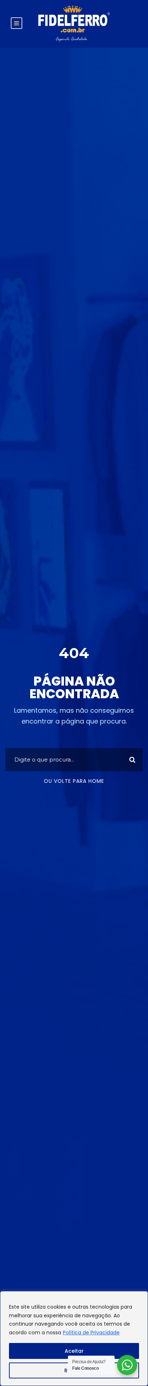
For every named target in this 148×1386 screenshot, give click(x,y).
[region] (74, 1338)
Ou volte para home (74, 781)
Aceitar (74, 1351)
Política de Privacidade (91, 1332)
